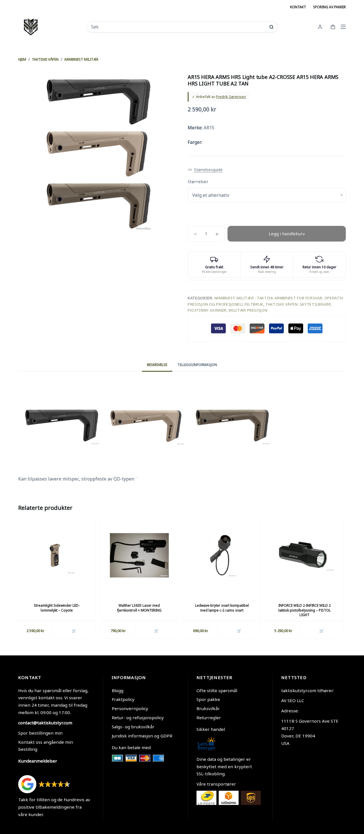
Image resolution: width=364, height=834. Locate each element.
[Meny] (343, 26)
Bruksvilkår (208, 708)
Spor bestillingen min (40, 733)
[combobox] (178, 27)
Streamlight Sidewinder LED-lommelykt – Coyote (57, 608)
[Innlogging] (320, 27)
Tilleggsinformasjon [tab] (197, 364)
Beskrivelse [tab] (157, 364)
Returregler (209, 717)
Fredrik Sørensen (231, 96)
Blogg (117, 690)
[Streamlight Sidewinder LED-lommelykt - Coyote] (56, 555)
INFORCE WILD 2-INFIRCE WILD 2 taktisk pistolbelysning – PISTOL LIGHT (304, 610)
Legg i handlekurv (287, 233)
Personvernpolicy (130, 708)
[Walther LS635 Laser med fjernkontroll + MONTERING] (139, 555)
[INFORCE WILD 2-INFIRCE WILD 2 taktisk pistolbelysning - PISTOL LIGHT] (304, 555)
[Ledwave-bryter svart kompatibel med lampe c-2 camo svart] (221, 555)
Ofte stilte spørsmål (217, 690)
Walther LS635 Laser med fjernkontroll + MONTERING (139, 608)
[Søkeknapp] (271, 27)
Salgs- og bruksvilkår (133, 726)
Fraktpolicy (123, 699)
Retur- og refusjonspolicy (138, 717)
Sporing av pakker (329, 7)
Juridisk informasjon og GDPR (142, 736)
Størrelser (198, 181)
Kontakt (298, 7)
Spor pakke (208, 699)
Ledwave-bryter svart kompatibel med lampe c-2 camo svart (222, 608)
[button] (205, 170)
